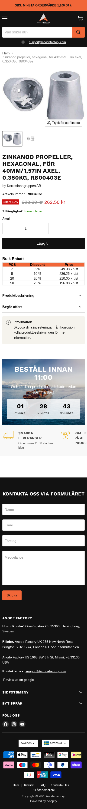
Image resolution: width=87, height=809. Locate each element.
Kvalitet (29, 785)
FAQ (42, 785)
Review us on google (18, 680)
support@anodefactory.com (47, 42)
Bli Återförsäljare (43, 790)
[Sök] (78, 32)
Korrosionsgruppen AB (24, 186)
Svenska (56, 743)
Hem (6, 53)
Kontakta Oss (60, 785)
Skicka (12, 595)
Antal (6, 218)
